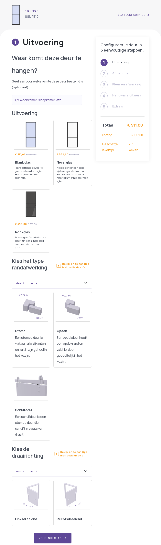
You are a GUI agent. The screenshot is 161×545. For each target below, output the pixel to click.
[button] (74, 265)
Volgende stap (50, 538)
